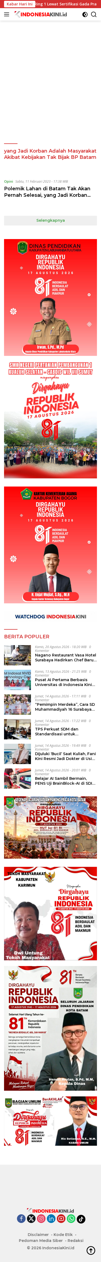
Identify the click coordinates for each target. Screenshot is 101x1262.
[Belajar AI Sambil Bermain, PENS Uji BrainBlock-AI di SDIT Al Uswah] (17, 778)
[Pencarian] (94, 14)
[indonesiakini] (40, 14)
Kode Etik (63, 1234)
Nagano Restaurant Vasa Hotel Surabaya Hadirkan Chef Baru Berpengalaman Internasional (65, 657)
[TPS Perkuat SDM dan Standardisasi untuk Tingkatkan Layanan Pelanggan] (17, 729)
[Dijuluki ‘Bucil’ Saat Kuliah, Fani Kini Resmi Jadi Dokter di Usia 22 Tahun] (17, 754)
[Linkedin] (51, 1219)
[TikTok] (81, 1219)
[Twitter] (31, 1219)
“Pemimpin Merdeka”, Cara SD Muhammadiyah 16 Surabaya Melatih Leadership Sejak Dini (65, 707)
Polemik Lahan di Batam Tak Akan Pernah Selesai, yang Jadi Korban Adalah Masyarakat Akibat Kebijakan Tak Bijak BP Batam (49, 198)
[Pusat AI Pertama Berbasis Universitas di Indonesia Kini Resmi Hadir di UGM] (17, 680)
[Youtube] (61, 1219)
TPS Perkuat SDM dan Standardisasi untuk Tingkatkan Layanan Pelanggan (56, 731)
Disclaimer (38, 1234)
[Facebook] (21, 1219)
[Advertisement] (50, 71)
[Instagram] (41, 1219)
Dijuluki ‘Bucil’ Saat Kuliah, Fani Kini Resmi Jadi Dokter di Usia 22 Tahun (65, 756)
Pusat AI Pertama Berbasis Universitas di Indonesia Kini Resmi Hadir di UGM (63, 682)
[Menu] (7, 14)
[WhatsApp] (71, 1219)
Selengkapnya (50, 220)
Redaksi (75, 1240)
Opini (8, 181)
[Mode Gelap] (85, 14)
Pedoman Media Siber (41, 1240)
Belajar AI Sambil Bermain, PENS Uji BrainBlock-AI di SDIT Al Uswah (65, 781)
